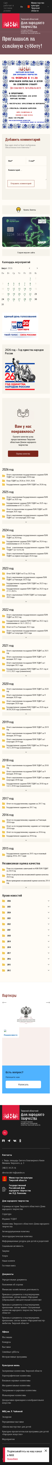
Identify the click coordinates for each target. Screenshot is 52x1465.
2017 (9, 953)
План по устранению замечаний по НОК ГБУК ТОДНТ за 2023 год (27, 869)
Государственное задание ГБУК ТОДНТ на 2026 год (26, 484)
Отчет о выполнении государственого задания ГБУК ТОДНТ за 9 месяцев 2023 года (26, 578)
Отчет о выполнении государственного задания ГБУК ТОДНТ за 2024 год (27, 536)
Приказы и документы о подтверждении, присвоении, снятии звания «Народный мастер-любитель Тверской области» (23, 1320)
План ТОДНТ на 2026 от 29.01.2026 (20, 481)
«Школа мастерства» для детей (16, 1426)
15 (30, 288)
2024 (9, 912)
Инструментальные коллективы (16, 1385)
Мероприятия (8, 1439)
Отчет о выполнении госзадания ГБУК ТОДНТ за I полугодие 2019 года (25, 740)
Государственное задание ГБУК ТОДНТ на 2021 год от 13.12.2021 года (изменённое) (27, 670)
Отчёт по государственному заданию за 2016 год (25, 832)
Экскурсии (6, 1416)
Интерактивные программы (14, 1356)
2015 (9, 964)
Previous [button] (4, 1002)
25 (8, 299)
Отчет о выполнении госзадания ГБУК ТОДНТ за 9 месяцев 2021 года (25, 658)
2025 (9, 907)
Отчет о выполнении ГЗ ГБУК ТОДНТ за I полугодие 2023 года (26, 596)
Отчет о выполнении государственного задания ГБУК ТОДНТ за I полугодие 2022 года (27, 632)
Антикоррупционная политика (15, 1231)
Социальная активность (13, 1246)
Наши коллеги (8, 1260)
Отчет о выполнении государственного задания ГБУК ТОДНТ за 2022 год (27, 616)
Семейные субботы (10, 1351)
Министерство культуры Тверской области (20, 1178)
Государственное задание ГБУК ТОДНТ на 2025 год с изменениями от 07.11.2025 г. (26, 504)
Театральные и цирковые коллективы (19, 1390)
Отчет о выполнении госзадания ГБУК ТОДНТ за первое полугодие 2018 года (28, 778)
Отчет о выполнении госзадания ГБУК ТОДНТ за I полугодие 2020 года (25, 702)
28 (25, 299)
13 (19, 288)
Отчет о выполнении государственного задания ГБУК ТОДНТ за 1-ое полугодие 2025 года (27, 516)
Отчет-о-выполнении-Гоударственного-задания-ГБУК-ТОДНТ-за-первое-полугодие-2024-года (27, 554)
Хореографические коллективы (16, 1375)
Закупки (5, 1251)
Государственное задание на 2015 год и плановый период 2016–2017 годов (26, 854)
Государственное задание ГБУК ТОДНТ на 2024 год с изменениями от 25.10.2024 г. (26, 542)
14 (25, 288)
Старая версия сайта (26, 252)
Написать (23, 1084)
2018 (9, 947)
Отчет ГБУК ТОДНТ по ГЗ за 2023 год (20, 573)
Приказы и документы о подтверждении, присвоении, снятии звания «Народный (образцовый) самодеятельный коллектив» (22, 1297)
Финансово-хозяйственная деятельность (20, 1289)
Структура (6, 1214)
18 (8, 294)
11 (8, 288)
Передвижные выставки (13, 1421)
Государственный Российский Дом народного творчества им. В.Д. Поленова (20, 1189)
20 (19, 294)
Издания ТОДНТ (9, 1219)
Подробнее (12, 1458)
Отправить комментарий (21, 183)
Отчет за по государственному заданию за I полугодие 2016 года (28, 827)
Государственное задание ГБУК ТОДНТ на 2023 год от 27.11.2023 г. (27, 590)
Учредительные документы (14, 1279)
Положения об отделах (12, 1284)
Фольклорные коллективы (14, 1395)
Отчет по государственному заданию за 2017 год (25, 803)
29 (30, 299)
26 (14, 299)
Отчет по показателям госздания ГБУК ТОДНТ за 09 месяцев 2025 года (26, 510)
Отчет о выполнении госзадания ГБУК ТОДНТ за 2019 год (27, 728)
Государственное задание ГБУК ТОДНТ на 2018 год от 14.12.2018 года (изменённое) (27, 784)
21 (25, 294)
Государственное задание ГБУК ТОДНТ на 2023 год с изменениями (26, 584)
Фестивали (7, 1337)
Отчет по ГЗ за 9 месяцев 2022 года (20, 627)
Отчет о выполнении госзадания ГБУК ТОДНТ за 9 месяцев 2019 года (25, 734)
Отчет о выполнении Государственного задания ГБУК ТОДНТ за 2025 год (27, 498)
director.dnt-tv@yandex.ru (13, 1172)
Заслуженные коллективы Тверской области (22, 1370)
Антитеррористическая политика (17, 1236)
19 (14, 294)
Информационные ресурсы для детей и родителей (25, 1241)
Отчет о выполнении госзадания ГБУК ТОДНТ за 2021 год (27, 652)
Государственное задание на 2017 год (21, 807)
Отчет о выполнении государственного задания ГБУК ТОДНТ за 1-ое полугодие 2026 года (27, 475)
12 (14, 288)
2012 (9, 970)
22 (30, 294)
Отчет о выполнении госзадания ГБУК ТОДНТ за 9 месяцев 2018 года (25, 772)
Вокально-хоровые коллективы (16, 1380)
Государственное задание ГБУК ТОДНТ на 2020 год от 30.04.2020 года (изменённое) (27, 708)
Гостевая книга (8, 1265)
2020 (9, 935)
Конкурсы (6, 1342)
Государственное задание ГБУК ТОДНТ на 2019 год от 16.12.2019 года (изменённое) (27, 746)
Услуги (5, 1255)
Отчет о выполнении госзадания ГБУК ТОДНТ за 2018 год (27, 766)
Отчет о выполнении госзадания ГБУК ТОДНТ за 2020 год (27, 690)
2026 (9, 901)
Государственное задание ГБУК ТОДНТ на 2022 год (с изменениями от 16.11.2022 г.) (27, 622)
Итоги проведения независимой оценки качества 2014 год (28, 881)
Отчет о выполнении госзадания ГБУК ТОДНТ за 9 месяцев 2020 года (25, 696)
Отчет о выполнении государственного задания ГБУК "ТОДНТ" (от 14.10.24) (27, 548)
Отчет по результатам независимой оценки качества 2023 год (27, 875)
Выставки (6, 1347)
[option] (26, 1015)
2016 (9, 959)
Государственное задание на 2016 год (21, 836)
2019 (9, 941)
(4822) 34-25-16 (9, 1167)
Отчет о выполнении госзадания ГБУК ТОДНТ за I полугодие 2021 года (25, 664)
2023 (9, 918)
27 (19, 299)
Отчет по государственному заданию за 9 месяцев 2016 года (26, 821)
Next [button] (47, 1002)
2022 (9, 924)
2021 (9, 930)
